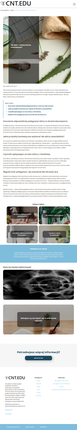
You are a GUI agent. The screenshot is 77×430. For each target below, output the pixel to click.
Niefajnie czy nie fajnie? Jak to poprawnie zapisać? (38, 319)
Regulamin (43, 427)
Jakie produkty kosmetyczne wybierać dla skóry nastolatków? (30, 109)
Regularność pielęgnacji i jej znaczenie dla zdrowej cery (27, 115)
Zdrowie (38, 396)
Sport (38, 390)
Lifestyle (38, 384)
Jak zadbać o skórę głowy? (54, 215)
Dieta (38, 381)
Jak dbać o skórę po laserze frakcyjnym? (22, 234)
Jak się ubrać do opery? (61, 381)
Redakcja (8, 410)
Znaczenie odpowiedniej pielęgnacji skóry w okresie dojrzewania (30, 106)
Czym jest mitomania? (38, 285)
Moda (38, 387)
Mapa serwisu (30, 427)
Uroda (12, 10)
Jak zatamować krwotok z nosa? (61, 390)
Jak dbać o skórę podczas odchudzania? (22, 215)
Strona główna (4, 10)
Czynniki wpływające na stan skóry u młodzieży (24, 112)
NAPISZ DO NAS (38, 358)
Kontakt (8, 414)
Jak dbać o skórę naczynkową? (54, 234)
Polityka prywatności (13, 427)
